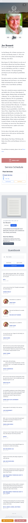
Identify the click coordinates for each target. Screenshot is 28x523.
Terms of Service (18, 517)
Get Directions (8, 181)
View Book (6, 225)
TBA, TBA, (7, 178)
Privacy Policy (10, 517)
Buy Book (14, 225)
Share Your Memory (8, 243)
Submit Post (14, 265)
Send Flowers (19, 181)
